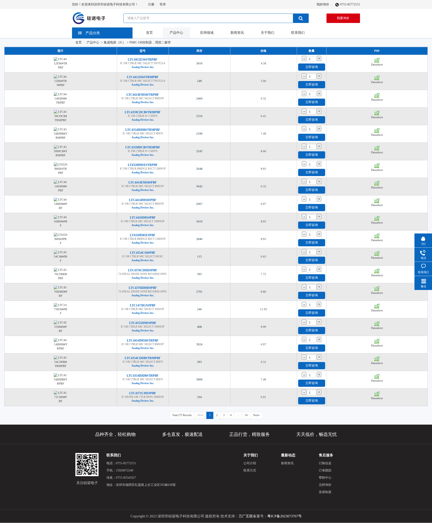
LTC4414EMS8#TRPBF (142, 94)
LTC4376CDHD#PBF (142, 270)
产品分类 (93, 33)
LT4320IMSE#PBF (142, 235)
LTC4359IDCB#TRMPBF (142, 147)
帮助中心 (325, 477)
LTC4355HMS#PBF (142, 323)
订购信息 (325, 463)
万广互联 (245, 516)
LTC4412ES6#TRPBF (143, 59)
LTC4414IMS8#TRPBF (143, 340)
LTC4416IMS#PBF (143, 217)
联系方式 (249, 470)
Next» (256, 415)
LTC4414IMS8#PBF (142, 200)
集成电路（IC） (115, 42)
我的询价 (323, 4)
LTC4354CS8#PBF (142, 252)
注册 (151, 4)
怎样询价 (325, 485)
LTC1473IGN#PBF (143, 305)
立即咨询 (311, 67)
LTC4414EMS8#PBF (142, 182)
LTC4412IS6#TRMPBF (143, 77)
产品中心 (176, 32)
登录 (163, 4)
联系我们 (298, 32)
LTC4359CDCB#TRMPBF (143, 112)
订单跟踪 (325, 470)
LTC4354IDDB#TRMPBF (142, 129)
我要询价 (343, 18)
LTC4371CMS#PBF (142, 393)
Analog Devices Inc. (142, 67)
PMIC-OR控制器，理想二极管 (150, 42)
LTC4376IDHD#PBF (143, 288)
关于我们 (267, 32)
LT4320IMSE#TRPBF (143, 165)
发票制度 (325, 492)
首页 (149, 32)
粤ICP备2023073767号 (284, 516)
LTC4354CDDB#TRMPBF (143, 358)
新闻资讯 (237, 32)
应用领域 (207, 32)
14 (246, 415)
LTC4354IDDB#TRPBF (143, 375)
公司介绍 (249, 463)
